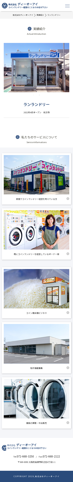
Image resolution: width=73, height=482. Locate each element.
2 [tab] (39, 95)
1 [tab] (34, 95)
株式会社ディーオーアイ (23, 14)
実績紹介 (40, 14)
